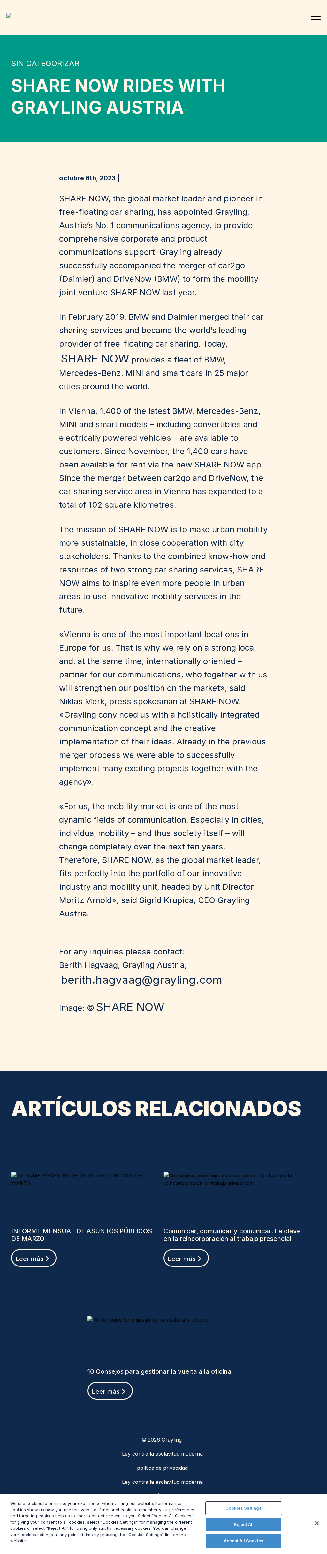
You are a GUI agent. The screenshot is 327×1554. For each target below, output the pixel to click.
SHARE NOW (95, 358)
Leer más (29, 1259)
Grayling (11, 15)
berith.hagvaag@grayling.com (141, 979)
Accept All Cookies (243, 1540)
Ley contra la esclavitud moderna (162, 1454)
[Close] (317, 1523)
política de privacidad (162, 1468)
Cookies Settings (243, 1508)
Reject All (244, 1524)
